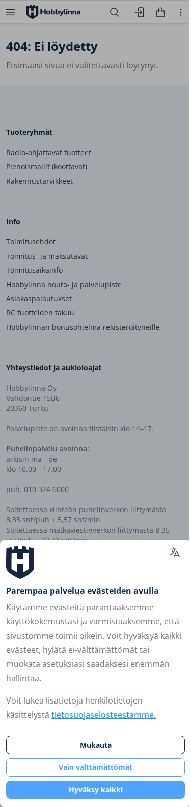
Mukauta (96, 745)
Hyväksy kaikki (96, 789)
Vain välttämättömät (95, 767)
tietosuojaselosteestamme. (103, 714)
